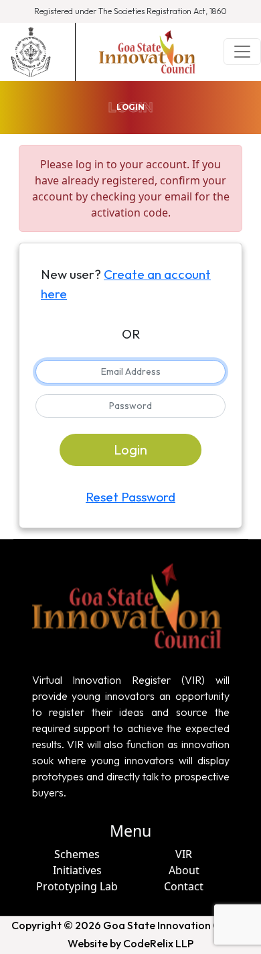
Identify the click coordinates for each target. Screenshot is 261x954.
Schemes (77, 854)
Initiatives (77, 870)
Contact (183, 886)
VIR (183, 854)
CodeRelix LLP (158, 943)
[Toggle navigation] (242, 51)
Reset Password (130, 497)
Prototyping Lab (77, 886)
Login (130, 449)
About (184, 870)
